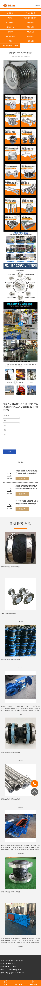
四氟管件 (10, 32)
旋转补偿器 (30, 36)
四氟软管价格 (21, 621)
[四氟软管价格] (20, 578)
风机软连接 (30, 32)
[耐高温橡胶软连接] (20, 857)
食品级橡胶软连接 (20, 760)
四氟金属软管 (30, 13)
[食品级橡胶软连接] (20, 717)
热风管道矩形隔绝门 (21, 853)
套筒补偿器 (30, 22)
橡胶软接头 (10, 27)
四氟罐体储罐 (10, 36)
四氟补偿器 (30, 27)
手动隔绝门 (20, 714)
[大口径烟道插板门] (20, 903)
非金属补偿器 (10, 22)
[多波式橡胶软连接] (20, 625)
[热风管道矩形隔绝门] (20, 810)
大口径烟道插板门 (20, 946)
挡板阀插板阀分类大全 (10, 46)
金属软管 (10, 13)
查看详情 (22, 479)
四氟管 (10, 18)
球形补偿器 (30, 41)
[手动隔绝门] (20, 671)
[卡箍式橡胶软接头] (20, 532)
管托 (10, 41)
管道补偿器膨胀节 (30, 18)
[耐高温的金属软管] (20, 764)
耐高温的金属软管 (20, 807)
